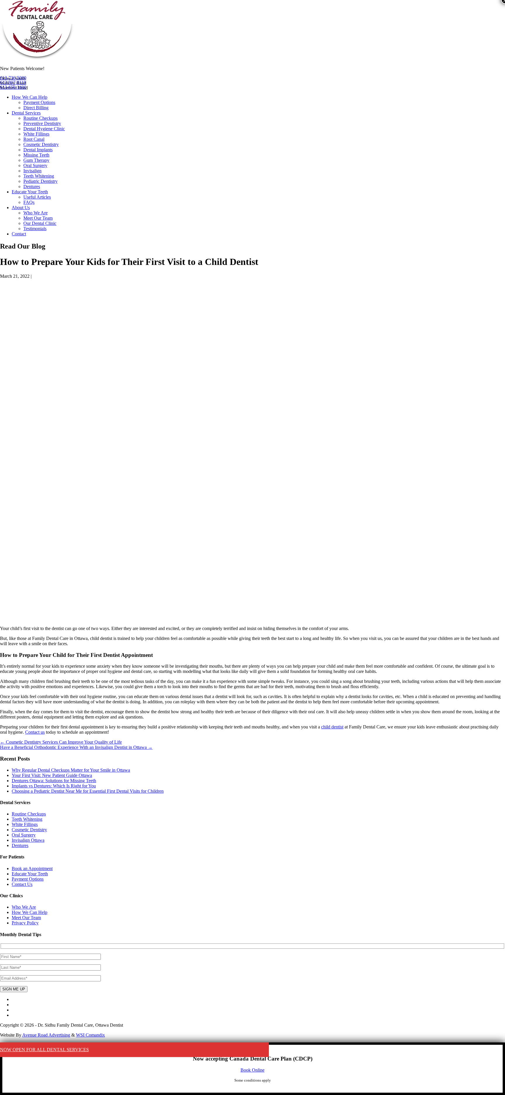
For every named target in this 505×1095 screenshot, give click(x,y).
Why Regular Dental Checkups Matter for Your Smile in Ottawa (71, 770)
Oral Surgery (35, 165)
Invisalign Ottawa (28, 840)
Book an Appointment (32, 868)
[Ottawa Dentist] (37, 58)
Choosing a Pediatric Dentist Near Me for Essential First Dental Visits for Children (88, 791)
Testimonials (34, 228)
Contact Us (22, 884)
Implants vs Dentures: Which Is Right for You (54, 785)
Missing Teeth (36, 154)
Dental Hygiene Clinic (44, 128)
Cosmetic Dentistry (41, 144)
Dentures (31, 186)
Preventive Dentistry (42, 123)
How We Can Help (29, 97)
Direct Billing (36, 107)
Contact (19, 233)
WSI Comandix (90, 1034)
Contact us (35, 732)
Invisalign (32, 170)
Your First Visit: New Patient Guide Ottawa (52, 775)
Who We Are (35, 212)
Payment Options (39, 102)
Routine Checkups (40, 118)
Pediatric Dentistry (40, 181)
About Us (21, 207)
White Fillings (36, 133)
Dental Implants (38, 149)
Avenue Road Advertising (46, 1034)
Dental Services (26, 112)
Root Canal (33, 139)
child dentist (332, 726)
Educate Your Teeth (30, 191)
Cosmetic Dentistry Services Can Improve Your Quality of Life (61, 742)
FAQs (28, 202)
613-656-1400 (13, 87)
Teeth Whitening (38, 175)
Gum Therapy (36, 160)
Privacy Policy (25, 922)
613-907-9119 (13, 82)
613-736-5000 (13, 77)
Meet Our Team (38, 218)
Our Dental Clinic (39, 223)
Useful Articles (37, 197)
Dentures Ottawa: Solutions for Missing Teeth (54, 780)
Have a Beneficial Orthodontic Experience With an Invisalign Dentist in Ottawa (76, 747)
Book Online (252, 1070)
